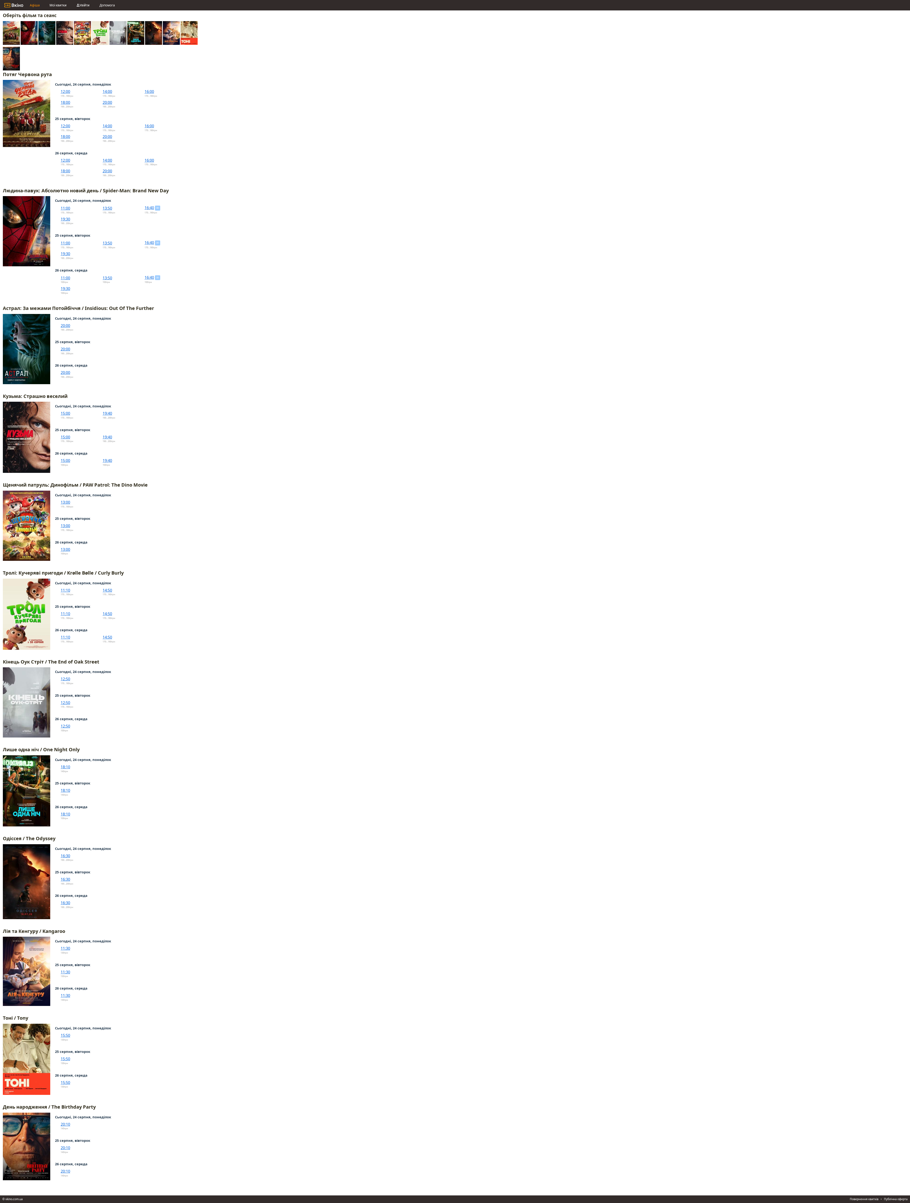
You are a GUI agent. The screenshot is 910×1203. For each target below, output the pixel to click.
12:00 (65, 91)
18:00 (65, 102)
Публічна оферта (896, 1199)
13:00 (65, 502)
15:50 (65, 1035)
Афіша (35, 5)
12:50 (65, 679)
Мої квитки (58, 5)
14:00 (107, 91)
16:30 (65, 855)
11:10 (65, 590)
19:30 (65, 219)
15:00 (65, 413)
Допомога (107, 5)
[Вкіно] (14, 5)
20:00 (107, 102)
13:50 (107, 208)
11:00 (65, 208)
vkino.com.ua (14, 1199)
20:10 (65, 1124)
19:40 (107, 413)
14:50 (107, 590)
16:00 (149, 91)
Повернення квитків (864, 1199)
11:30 (65, 948)
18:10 (65, 767)
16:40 (149, 207)
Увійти (84, 5)
